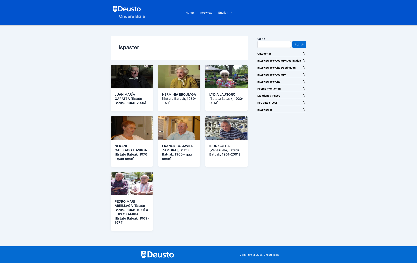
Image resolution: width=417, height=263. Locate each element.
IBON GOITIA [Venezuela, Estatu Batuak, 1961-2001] (224, 150)
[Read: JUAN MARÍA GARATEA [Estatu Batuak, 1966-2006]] (132, 76)
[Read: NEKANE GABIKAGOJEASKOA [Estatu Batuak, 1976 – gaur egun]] (132, 127)
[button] (230, 12)
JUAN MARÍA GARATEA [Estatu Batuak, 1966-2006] (130, 98)
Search (261, 38)
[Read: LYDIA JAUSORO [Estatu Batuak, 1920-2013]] (226, 76)
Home (190, 12)
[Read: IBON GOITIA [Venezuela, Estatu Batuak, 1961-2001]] (226, 127)
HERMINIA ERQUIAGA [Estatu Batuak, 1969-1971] (179, 98)
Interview (206, 12)
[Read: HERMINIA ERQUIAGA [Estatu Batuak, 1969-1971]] (179, 76)
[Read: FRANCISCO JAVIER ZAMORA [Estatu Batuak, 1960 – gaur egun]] (179, 127)
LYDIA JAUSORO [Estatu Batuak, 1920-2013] (226, 98)
